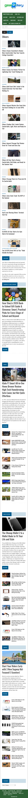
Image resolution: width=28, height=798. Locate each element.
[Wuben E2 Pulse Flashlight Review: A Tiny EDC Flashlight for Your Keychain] (6, 460)
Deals (3, 103)
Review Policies (19, 790)
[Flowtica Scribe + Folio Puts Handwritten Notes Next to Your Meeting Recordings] (6, 592)
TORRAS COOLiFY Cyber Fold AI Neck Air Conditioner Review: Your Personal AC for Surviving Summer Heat (19, 490)
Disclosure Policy (7, 792)
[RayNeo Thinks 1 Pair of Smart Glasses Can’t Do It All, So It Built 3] (6, 616)
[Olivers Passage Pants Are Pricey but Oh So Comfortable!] (14, 174)
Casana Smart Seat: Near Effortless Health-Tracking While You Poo (18, 741)
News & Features (13, 248)
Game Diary (13, 20)
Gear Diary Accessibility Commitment (10, 793)
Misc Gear (20, 20)
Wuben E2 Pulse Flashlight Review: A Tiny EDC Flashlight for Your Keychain (19, 459)
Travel (7, 67)
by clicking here (5, 279)
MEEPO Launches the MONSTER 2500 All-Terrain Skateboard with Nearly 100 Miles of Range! (19, 733)
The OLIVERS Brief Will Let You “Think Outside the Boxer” (13, 251)
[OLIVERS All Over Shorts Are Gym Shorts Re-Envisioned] (14, 227)
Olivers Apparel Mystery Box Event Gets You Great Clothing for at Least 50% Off (14, 107)
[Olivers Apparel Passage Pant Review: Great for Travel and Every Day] (14, 139)
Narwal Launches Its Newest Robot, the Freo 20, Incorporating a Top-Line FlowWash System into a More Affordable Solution (19, 709)
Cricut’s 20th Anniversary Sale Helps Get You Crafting (18, 630)
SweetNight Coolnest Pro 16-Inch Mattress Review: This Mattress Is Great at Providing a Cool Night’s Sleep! (18, 623)
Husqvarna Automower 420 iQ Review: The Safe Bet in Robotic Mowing (18, 474)
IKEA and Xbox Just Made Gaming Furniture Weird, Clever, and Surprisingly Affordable (18, 583)
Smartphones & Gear (8, 14)
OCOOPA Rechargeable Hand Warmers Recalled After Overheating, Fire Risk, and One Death (18, 725)
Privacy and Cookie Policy (16, 792)
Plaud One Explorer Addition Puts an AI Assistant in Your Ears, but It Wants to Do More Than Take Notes (19, 575)
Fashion (5, 23)
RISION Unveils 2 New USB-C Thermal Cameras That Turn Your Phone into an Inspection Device (19, 717)
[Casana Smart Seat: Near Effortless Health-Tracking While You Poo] (6, 742)
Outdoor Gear (20, 17)
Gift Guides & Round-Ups (14, 23)
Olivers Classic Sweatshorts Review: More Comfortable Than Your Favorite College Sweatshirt (13, 52)
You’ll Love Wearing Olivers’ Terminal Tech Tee (13, 213)
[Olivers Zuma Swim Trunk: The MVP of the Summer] (14, 191)
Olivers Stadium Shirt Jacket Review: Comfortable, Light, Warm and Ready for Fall (14, 126)
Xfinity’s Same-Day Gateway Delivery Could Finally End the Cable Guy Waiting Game (18, 757)
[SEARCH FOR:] (14, 27)
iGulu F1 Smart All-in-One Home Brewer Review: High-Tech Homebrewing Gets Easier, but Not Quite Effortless (13, 389)
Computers (5, 20)
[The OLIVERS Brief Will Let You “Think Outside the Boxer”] (14, 246)
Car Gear (5, 17)
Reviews (4, 48)
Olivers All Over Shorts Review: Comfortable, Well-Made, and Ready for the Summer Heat (13, 162)
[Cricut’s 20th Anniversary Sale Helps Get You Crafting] (6, 632)
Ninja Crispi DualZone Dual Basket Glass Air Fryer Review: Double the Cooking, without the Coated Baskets (19, 599)
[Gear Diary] (14, 5)
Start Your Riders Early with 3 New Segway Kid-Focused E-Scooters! (12, 669)
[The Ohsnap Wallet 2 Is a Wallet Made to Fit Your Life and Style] (14, 530)
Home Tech (17, 14)
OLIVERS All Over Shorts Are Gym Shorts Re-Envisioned (12, 232)
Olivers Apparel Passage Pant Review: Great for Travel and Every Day (13, 144)
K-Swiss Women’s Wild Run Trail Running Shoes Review (18, 465)
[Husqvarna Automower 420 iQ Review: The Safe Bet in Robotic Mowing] (6, 475)
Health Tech (12, 17)
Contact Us (10, 794)
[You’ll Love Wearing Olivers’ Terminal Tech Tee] (14, 208)
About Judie (4, 790)
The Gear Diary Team (11, 790)
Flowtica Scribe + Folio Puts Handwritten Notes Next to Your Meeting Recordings (18, 591)
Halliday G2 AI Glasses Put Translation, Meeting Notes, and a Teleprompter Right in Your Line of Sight (19, 749)
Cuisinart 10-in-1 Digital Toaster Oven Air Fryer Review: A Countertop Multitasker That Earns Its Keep (18, 434)
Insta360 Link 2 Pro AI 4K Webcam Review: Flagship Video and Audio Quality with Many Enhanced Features (18, 451)
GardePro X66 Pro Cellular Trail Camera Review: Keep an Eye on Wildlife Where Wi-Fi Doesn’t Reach (18, 498)
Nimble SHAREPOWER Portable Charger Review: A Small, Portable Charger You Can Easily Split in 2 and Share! (19, 443)
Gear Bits (4, 84)
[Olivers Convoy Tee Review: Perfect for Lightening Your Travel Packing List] (14, 65)
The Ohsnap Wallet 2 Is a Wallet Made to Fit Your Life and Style (13, 536)
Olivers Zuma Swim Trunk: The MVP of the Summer (13, 196)
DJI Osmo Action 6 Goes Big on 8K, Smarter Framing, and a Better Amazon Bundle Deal (18, 607)
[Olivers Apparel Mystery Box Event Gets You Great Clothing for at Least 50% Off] (14, 101)
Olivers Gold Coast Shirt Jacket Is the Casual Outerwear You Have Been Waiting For (13, 88)
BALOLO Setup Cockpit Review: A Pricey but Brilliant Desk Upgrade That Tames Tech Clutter (19, 481)
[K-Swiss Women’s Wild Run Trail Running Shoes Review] (6, 468)
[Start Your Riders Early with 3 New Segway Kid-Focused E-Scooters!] (14, 663)
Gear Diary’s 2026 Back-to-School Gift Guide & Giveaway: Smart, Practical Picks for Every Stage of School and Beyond (14, 309)
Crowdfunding (5, 248)
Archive (5, 794)
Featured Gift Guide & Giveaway (9, 284)
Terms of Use (21, 793)
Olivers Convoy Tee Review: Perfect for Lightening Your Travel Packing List (13, 70)
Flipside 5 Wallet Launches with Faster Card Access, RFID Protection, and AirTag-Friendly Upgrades (18, 765)
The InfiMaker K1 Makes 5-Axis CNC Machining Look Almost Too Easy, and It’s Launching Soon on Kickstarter (18, 639)
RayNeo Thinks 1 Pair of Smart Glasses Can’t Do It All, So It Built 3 (19, 614)
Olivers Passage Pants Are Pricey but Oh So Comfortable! (14, 180)
